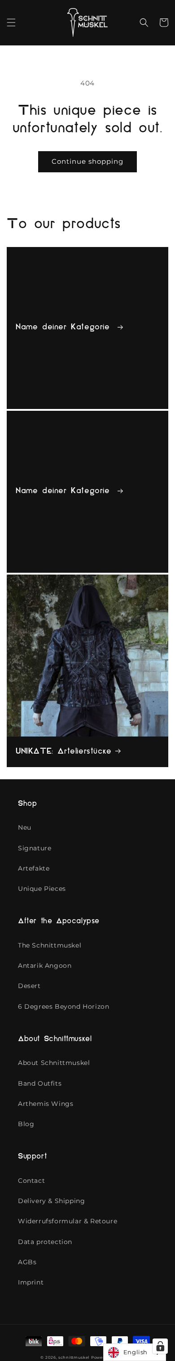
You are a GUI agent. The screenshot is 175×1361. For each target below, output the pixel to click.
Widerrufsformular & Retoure (67, 1221)
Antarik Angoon (44, 965)
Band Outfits (39, 1083)
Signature (34, 848)
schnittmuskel (73, 1357)
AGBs (27, 1262)
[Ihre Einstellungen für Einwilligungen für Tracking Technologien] (160, 1346)
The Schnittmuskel (49, 945)
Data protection (45, 1242)
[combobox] (134, 1352)
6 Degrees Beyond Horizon (63, 1006)
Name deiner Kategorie (65, 327)
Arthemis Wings (45, 1104)
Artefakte (33, 868)
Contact (31, 1181)
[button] (11, 22)
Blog (26, 1124)
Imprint (31, 1282)
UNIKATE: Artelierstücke (64, 751)
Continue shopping (87, 161)
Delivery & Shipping (51, 1201)
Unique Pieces (42, 889)
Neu (24, 827)
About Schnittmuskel (54, 1063)
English (135, 1352)
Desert (29, 986)
